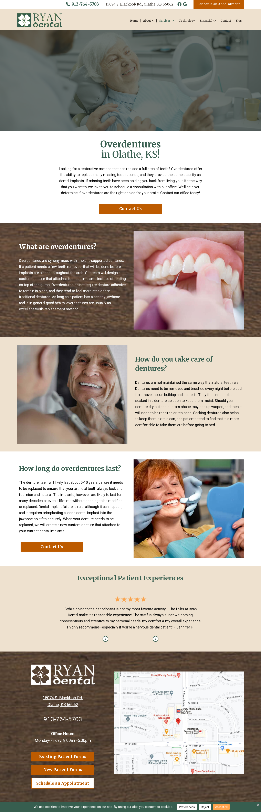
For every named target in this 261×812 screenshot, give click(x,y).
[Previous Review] (105, 639)
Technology (187, 20)
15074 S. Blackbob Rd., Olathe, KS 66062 (140, 4)
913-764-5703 (85, 4)
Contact (226, 20)
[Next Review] (155, 639)
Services (164, 20)
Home (134, 20)
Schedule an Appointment (219, 4)
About (147, 20)
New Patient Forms (62, 769)
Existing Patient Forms (62, 756)
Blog (239, 20)
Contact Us (130, 208)
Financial (206, 20)
